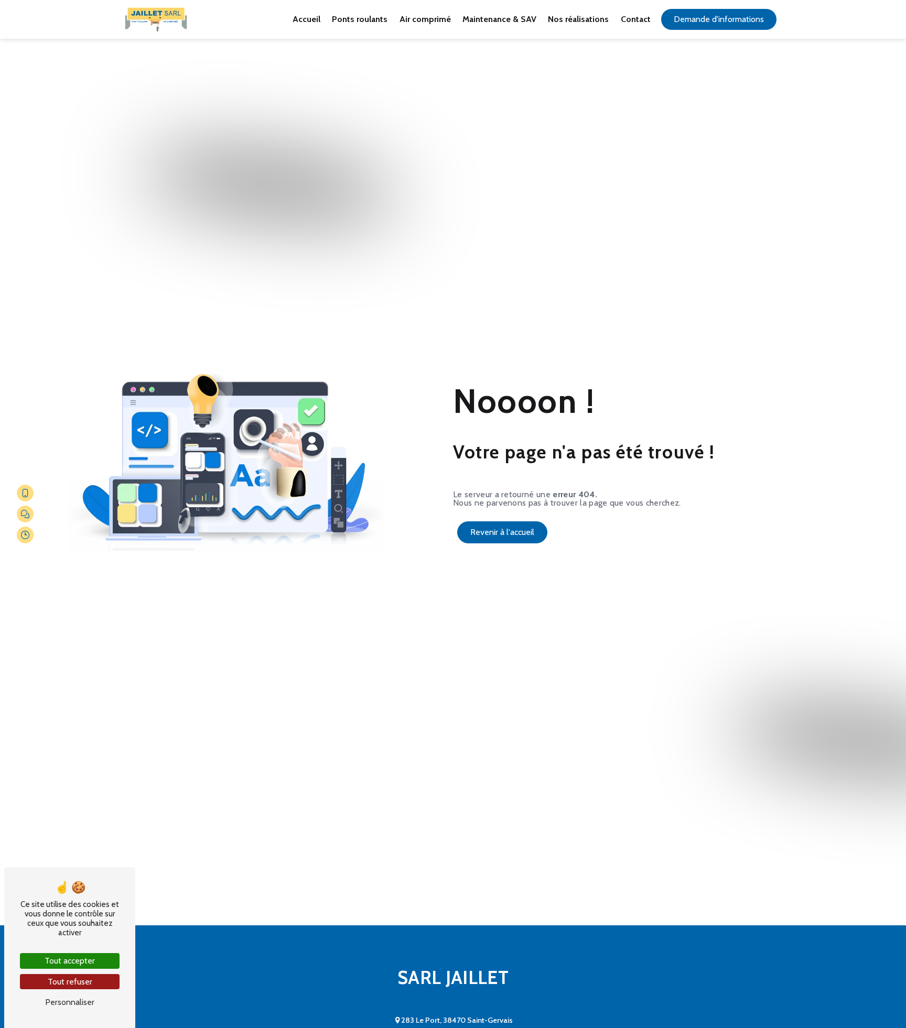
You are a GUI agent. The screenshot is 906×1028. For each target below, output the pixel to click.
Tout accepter (70, 961)
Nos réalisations (578, 19)
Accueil (306, 19)
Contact (636, 19)
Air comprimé (425, 19)
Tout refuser (70, 982)
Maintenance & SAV (499, 19)
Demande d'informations (719, 19)
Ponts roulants (359, 19)
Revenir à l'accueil (502, 532)
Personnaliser (69, 1002)
